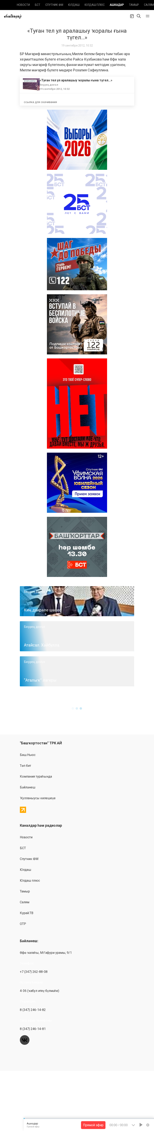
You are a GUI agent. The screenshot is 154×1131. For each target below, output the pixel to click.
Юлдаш (74, 4)
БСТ (37, 4)
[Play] (141, 1125)
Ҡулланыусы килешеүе (38, 798)
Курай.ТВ (26, 913)
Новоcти (23, 4)
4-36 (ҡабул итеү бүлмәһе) (39, 991)
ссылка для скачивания (40, 102)
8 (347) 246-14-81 (33, 1029)
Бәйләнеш (27, 787)
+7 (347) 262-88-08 (34, 972)
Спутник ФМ (54, 4)
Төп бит (25, 766)
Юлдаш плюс (95, 4)
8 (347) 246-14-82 (33, 1010)
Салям (149, 4)
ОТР (23, 924)
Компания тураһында (36, 776)
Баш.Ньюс (27, 755)
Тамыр (134, 4)
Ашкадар (117, 4)
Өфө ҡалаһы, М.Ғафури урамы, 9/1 (46, 953)
